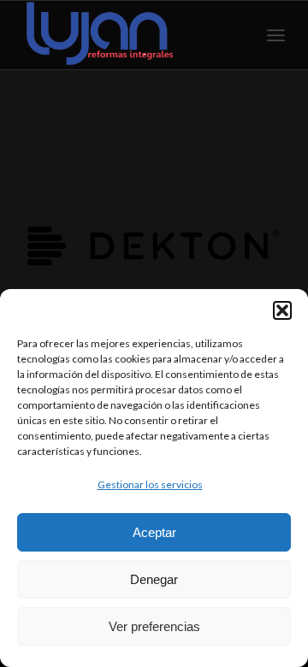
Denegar (154, 579)
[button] (282, 310)
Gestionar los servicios (150, 484)
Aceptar (154, 532)
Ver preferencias (154, 626)
